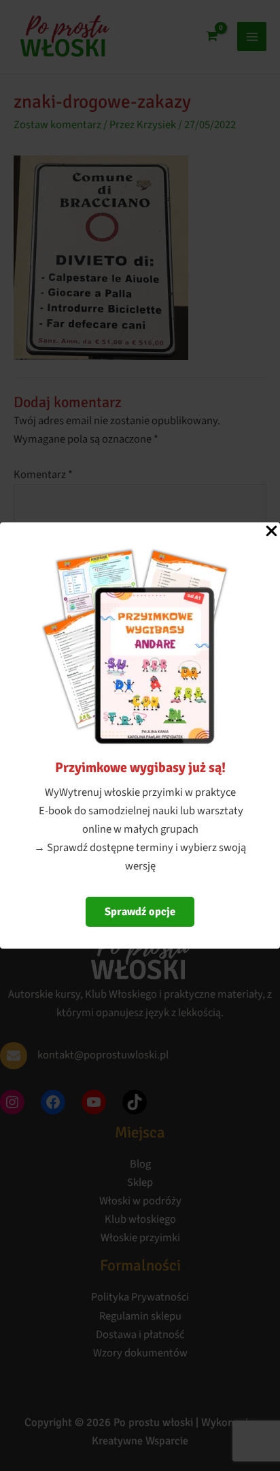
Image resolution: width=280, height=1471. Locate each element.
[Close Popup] (271, 531)
